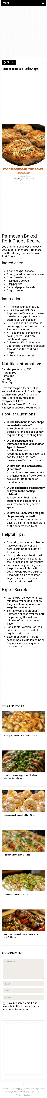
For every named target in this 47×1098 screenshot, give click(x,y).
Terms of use (35, 1092)
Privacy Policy (11, 1092)
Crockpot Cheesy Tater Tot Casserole (20, 735)
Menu (6, 2)
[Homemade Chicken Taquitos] (23, 841)
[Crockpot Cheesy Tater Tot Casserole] (23, 721)
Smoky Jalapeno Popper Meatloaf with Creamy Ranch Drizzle (21, 777)
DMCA (18, 1095)
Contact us (28, 1095)
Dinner (10, 62)
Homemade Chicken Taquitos (17, 854)
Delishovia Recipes (9, 1089)
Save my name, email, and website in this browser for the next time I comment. (21, 1006)
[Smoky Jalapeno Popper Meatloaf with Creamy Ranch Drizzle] (23, 761)
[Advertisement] (23, 32)
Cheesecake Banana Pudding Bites (19, 815)
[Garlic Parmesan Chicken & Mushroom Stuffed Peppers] (23, 920)
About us (23, 1092)
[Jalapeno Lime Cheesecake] (23, 880)
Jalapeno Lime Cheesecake (16, 894)
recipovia (41, 1089)
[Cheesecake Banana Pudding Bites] (23, 801)
